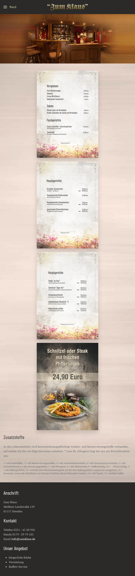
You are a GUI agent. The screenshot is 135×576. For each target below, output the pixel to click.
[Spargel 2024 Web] (67, 386)
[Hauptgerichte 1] (67, 114)
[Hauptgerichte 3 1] (67, 295)
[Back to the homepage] (67, 7)
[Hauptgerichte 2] (67, 205)
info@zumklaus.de (23, 539)
